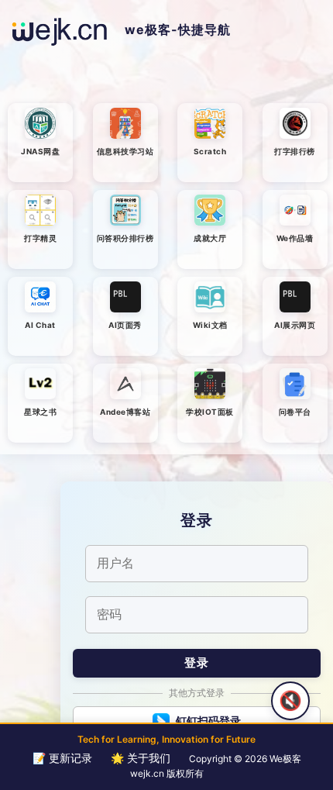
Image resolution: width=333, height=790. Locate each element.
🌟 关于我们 (140, 757)
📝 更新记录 (62, 757)
